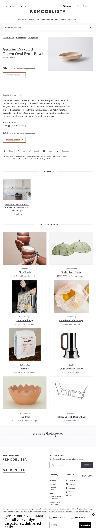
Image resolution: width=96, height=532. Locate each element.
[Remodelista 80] (10, 6)
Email (70, 495)
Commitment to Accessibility (55, 497)
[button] (66, 6)
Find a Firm (72, 19)
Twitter (71, 492)
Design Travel (34, 19)
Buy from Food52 (13, 75)
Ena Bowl (25, 417)
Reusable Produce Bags (71, 320)
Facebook (72, 488)
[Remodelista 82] (18, 6)
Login (85, 6)
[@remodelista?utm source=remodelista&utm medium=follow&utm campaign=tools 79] (6, 6)
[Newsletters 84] (25, 6)
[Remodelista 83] (21, 6)
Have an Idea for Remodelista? (55, 503)
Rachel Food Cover (71, 272)
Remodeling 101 (47, 19)
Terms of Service (53, 488)
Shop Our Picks (60, 19)
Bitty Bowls (25, 272)
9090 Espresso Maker (71, 369)
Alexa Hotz (18, 214)
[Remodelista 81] (14, 6)
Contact (52, 484)
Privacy (52, 493)
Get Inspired (23, 19)
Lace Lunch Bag (25, 320)
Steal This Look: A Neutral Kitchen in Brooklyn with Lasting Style (17, 208)
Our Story (53, 480)
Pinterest (72, 480)
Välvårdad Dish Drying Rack (71, 417)
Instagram (72, 484)
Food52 (12, 57)
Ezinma (25, 369)
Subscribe (85, 525)
